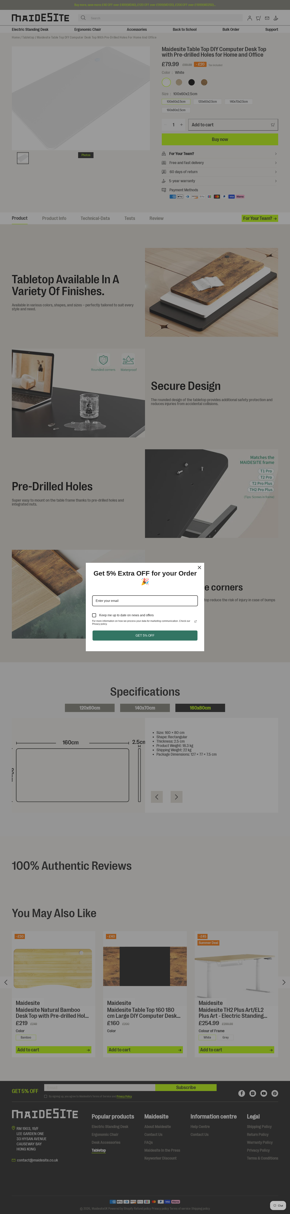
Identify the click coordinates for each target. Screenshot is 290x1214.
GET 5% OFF (145, 635)
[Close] (199, 567)
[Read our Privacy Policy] (195, 621)
